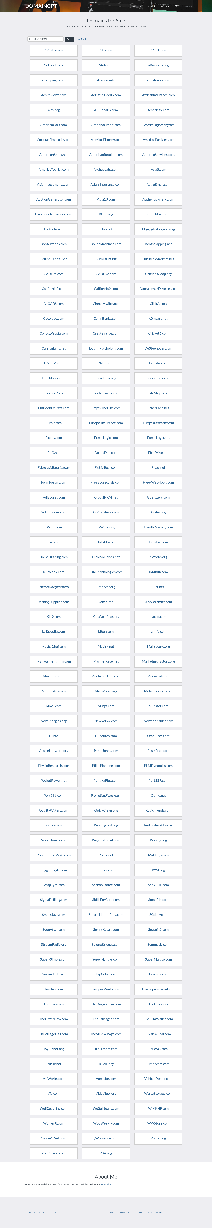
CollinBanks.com (105, 318)
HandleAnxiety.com (158, 527)
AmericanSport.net (53, 154)
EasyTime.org (106, 378)
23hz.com (106, 50)
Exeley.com (53, 437)
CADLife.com (54, 274)
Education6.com (54, 393)
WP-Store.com (158, 1123)
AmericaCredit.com (106, 125)
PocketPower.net (54, 780)
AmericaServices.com (158, 154)
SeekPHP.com (158, 885)
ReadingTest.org (106, 825)
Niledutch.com (106, 736)
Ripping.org (158, 840)
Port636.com (54, 795)
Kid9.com (54, 616)
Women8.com (53, 1123)
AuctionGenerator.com (53, 199)
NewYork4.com (106, 721)
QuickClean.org (106, 810)
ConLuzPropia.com (54, 333)
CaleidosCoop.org (158, 274)
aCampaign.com (53, 80)
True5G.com (158, 1049)
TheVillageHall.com (53, 1034)
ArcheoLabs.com (106, 169)
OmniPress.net (158, 736)
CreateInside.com (106, 333)
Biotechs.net (53, 229)
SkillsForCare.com (106, 899)
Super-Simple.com (53, 959)
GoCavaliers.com (106, 512)
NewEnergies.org (54, 721)
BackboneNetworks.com (53, 214)
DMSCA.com (53, 363)
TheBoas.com (54, 1004)
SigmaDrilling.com (53, 899)
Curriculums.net (54, 348)
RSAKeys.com (158, 855)
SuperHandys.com (106, 959)
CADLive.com (106, 274)
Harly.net (54, 542)
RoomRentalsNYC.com (54, 855)
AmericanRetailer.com (106, 154)
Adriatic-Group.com (106, 95)
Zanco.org (158, 1138)
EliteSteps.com (158, 393)
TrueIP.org (106, 1064)
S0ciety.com (158, 914)
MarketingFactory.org (158, 661)
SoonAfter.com (53, 929)
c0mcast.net (158, 318)
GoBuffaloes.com (53, 512)
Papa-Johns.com (106, 750)
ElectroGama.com (105, 393)
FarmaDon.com (106, 452)
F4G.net (53, 452)
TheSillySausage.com (106, 1034)
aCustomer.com (158, 80)
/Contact (165, 6)
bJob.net (106, 229)
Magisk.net (106, 646)
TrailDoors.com (105, 1049)
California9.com (106, 288)
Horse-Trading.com (53, 557)
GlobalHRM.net (106, 497)
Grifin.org (158, 512)
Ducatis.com (158, 363)
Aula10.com (106, 199)
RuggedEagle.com (53, 870)
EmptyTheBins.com (106, 408)
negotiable (105, 1184)
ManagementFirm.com (53, 661)
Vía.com (54, 1093)
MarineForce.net (106, 661)
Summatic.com (158, 944)
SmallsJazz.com (53, 914)
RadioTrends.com (158, 810)
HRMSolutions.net (106, 557)
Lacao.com (158, 616)
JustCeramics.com (158, 602)
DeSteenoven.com (158, 348)
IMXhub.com (158, 572)
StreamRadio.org (53, 944)
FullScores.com (53, 497)
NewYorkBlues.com (158, 721)
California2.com (53, 288)
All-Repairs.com (106, 110)
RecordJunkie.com (53, 840)
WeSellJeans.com (106, 1108)
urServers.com (158, 1064)
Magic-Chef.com (54, 646)
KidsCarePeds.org (105, 616)
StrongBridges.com (106, 944)
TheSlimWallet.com (158, 1019)
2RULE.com (158, 50)
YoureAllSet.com (53, 1138)
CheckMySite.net (106, 303)
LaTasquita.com (53, 631)
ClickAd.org (158, 303)
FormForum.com (53, 482)
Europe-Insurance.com (106, 423)
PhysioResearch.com (53, 765)
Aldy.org (53, 110)
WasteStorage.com (158, 1093)
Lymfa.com (158, 631)
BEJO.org (106, 214)
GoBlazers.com (158, 497)
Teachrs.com (53, 989)
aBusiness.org (158, 65)
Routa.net (106, 855)
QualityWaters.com (53, 810)
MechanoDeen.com (106, 676)
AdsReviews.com (53, 95)
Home (112, 1212)
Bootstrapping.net (158, 244)
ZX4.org (106, 1153)
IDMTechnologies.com (106, 572)
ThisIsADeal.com (158, 1034)
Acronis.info (106, 80)
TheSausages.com (106, 1019)
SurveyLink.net (53, 974)
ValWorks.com (54, 1078)
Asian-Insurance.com (106, 184)
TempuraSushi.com (106, 989)
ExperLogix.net (158, 437)
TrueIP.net (53, 1064)
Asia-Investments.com (53, 184)
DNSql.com (105, 363)
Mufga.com (106, 706)
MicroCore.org (106, 691)
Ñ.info (53, 736)
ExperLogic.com (106, 437)
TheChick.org (158, 1004)
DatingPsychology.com (106, 348)
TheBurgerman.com (106, 1004)
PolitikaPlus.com (105, 780)
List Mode (82, 39)
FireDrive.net (158, 452)
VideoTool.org (106, 1093)
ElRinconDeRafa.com (53, 408)
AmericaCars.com (53, 125)
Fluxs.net (158, 467)
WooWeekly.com (106, 1123)
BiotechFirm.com (158, 214)
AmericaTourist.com (54, 169)
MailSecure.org (158, 646)
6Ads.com (106, 65)
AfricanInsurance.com (158, 95)
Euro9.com (53, 423)
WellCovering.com (53, 1108)
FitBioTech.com (106, 467)
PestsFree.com (158, 750)
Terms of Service (126, 1212)
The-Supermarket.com (158, 989)
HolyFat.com (158, 542)
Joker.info (106, 602)
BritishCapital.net (53, 259)
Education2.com (158, 378)
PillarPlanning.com (106, 765)
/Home (151, 6)
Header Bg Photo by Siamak (150, 1212)
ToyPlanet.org (53, 1049)
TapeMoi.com (158, 974)
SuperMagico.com (158, 959)
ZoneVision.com (54, 1153)
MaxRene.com (53, 676)
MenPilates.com (54, 691)
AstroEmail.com (158, 184)
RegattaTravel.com (106, 840)
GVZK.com (53, 527)
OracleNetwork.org (53, 750)
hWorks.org (158, 557)
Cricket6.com (158, 333)
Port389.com (158, 780)
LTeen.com (106, 631)
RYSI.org (158, 870)
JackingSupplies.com (53, 602)
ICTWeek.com (53, 572)
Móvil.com (53, 706)
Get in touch (44, 1212)
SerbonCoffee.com (106, 885)
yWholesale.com (106, 1138)
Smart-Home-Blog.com (106, 914)
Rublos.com (106, 870)
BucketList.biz (106, 259)
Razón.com (53, 825)
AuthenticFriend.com (158, 199)
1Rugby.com (54, 50)
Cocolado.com (53, 318)
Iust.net (158, 587)
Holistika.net (106, 542)
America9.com (158, 110)
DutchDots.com (53, 378)
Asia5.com (158, 169)
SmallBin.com (158, 899)
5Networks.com (54, 65)
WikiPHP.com (158, 1108)
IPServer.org (105, 587)
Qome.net (158, 795)
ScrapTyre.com (53, 885)
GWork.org (106, 527)
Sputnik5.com (158, 929)
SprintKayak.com (106, 929)
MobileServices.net (158, 691)
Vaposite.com (106, 1078)
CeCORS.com (53, 303)
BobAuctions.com (54, 244)
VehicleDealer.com (158, 1078)
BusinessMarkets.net (158, 259)
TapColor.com (106, 974)
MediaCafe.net (158, 676)
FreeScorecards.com (106, 482)
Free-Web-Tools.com (158, 482)
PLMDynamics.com (158, 765)
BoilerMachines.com (106, 244)
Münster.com (158, 706)
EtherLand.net (158, 408)
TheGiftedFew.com (53, 1019)
